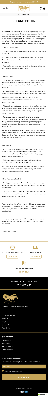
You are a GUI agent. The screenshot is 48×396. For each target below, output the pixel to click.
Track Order (6, 328)
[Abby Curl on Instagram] (23, 285)
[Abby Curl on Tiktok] (27, 285)
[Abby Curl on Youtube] (25, 285)
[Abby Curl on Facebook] (20, 285)
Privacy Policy (6, 340)
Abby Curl (29, 388)
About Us (5, 319)
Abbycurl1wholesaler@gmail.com (15, 306)
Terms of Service (7, 350)
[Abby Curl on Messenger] (30, 285)
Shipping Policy (7, 346)
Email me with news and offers (13, 371)
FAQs (4, 322)
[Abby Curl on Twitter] (18, 285)
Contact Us (5, 325)
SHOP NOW (12, 257)
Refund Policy (26, 14)
